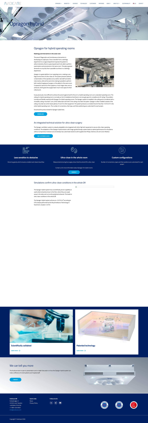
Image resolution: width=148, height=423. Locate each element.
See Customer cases (43, 136)
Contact (74, 172)
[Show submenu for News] (110, 3)
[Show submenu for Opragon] (61, 3)
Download (40, 114)
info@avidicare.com (15, 410)
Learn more (14, 350)
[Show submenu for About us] (119, 3)
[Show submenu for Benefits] (70, 3)
